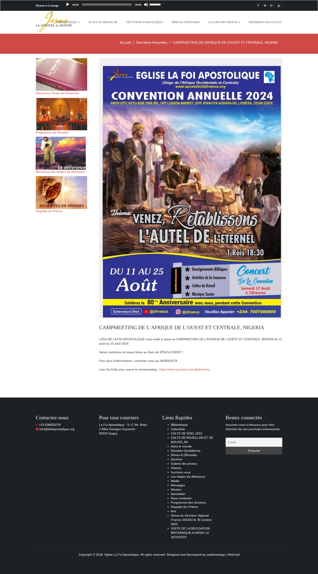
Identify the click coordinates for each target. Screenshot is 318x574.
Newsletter (178, 494)
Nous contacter (181, 498)
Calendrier (178, 429)
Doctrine (176, 459)
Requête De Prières (184, 507)
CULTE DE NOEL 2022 (186, 433)
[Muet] (146, 4)
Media (175, 481)
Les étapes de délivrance (188, 476)
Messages (178, 485)
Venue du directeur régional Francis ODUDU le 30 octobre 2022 (191, 520)
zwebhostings (215, 554)
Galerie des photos (223, 22)
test (173, 511)
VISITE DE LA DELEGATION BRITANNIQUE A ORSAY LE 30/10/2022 (190, 533)
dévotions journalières (144, 22)
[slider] (155, 4)
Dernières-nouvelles (265, 22)
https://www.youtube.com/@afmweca (184, 369)
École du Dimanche (103, 22)
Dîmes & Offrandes (186, 22)
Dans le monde (181, 446)
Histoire (176, 468)
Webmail (233, 554)
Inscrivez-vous (181, 472)
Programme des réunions (188, 502)
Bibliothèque (67, 22)
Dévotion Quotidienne (186, 450)
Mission (176, 489)
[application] (113, 4)
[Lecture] (68, 4)
